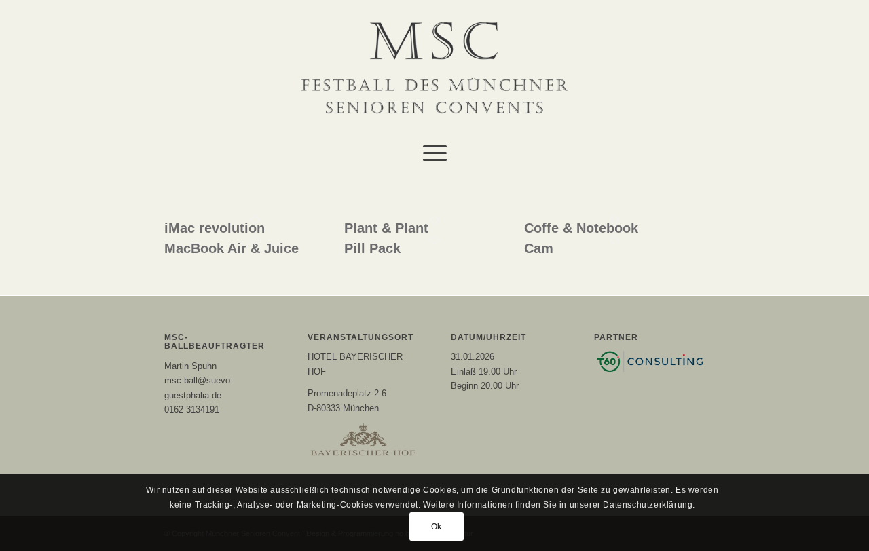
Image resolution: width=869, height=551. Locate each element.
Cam (538, 248)
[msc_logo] (434, 68)
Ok (436, 527)
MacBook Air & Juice (231, 248)
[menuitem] (435, 153)
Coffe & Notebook (581, 228)
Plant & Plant (386, 228)
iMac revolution (214, 228)
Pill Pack (372, 248)
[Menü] (435, 153)
